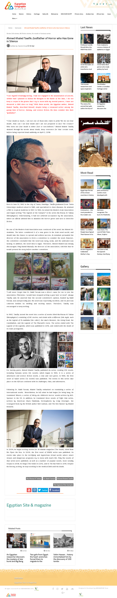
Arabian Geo (90, 14)
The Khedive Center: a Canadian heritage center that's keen (103, 88)
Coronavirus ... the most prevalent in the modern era (87, 212)
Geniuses (18, 27)
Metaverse (54, 14)
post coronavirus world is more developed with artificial (102, 194)
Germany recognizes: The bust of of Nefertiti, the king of (103, 213)
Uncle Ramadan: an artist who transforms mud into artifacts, (87, 68)
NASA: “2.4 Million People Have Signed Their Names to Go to (87, 233)
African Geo (100, 14)
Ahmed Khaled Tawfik (65, 478)
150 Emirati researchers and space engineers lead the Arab (86, 88)
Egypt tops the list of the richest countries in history (87, 193)
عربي (110, 4)
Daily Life (45, 14)
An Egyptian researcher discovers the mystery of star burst (102, 108)
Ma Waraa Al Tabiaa (34, 478)
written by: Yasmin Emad (19, 45)
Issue (109, 14)
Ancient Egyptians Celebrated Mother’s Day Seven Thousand (87, 253)
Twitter (44, 490)
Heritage (37, 14)
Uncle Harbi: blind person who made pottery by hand (103, 67)
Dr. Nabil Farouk (49, 478)
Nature (21, 14)
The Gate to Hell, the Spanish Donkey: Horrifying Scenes (103, 253)
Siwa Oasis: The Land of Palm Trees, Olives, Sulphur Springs (103, 233)
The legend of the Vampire (63, 484)
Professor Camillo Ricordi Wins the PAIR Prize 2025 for (86, 48)
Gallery (85, 266)
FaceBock (55, 490)
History (28, 14)
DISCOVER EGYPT (66, 14)
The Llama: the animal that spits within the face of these (86, 107)
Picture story (79, 14)
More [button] (14, 18)
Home (10, 27)
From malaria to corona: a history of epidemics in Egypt (103, 47)
